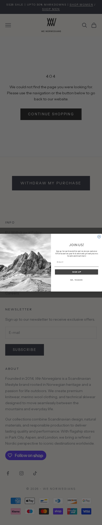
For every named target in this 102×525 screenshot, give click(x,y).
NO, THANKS (76, 280)
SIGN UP (76, 272)
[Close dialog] (99, 236)
